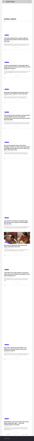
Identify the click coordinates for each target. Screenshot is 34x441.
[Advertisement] (17, 11)
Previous (8, 434)
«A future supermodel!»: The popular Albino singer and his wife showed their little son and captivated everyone (17, 67)
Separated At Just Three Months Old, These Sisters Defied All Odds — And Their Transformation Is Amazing (16, 423)
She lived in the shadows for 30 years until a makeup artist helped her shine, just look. (16, 93)
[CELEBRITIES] (17, 36)
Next (26, 434)
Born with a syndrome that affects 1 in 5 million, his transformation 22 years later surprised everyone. (15, 349)
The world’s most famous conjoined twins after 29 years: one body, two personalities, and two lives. (16, 222)
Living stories (10, 2)
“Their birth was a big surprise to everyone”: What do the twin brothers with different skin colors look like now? (17, 274)
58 (23, 434)
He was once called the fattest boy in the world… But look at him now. (15, 246)
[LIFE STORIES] (17, 63)
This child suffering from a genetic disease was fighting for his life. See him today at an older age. (16, 39)
